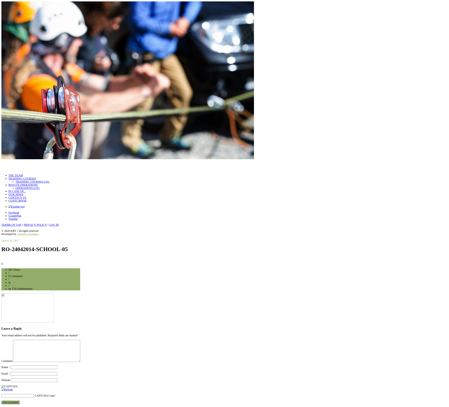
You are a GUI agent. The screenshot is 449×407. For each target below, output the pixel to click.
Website (5, 380)
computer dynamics (28, 234)
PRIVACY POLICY (35, 224)
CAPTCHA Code (45, 395)
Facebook (13, 212)
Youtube (13, 218)
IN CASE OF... (17, 191)
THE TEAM (15, 175)
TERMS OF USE (11, 224)
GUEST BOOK (17, 200)
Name (5, 367)
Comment (6, 360)
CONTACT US (17, 197)
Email (5, 373)
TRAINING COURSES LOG (32, 181)
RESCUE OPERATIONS (23, 184)
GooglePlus (14, 215)
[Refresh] (7, 389)
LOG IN (54, 224)
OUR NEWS (15, 194)
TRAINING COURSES (22, 178)
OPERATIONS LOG (27, 188)
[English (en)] (16, 206)
